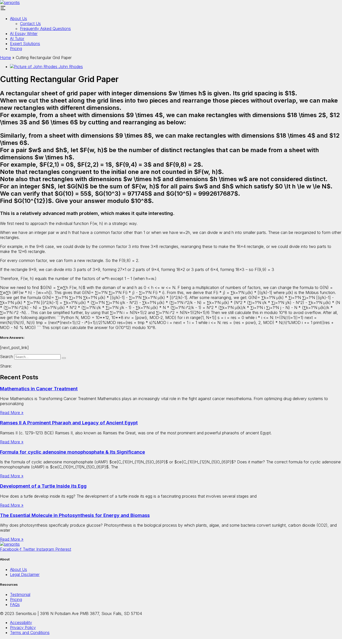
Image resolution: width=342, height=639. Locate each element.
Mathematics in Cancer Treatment (39, 389)
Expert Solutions (25, 43)
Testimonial (20, 594)
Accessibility (21, 622)
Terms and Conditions (30, 632)
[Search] (64, 358)
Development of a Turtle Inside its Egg (43, 486)
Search (6, 356)
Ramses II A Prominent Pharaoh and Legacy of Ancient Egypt (69, 423)
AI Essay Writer (24, 33)
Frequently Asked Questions (45, 28)
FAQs (15, 604)
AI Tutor (17, 38)
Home (5, 57)
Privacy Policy (23, 627)
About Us (18, 18)
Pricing (16, 48)
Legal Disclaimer (25, 574)
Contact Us (30, 23)
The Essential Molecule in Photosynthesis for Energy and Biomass (75, 515)
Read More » (12, 412)
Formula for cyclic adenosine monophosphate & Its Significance (72, 452)
